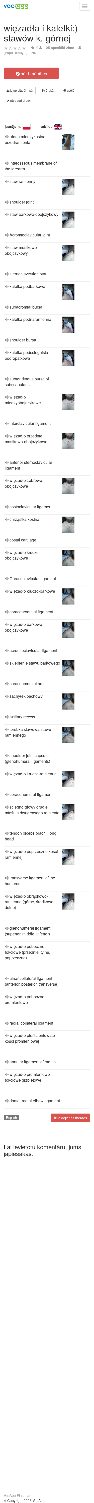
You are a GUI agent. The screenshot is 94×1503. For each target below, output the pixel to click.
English (11, 1117)
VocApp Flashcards (19, 1495)
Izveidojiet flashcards (70, 1117)
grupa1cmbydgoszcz (20, 52)
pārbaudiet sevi (20, 100)
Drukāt (49, 90)
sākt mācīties (33, 73)
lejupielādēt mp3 (21, 90)
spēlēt (70, 90)
